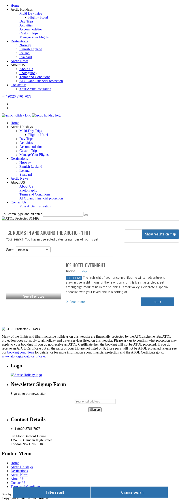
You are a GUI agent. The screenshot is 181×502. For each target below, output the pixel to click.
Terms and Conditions (34, 77)
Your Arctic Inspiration (35, 89)
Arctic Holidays (22, 467)
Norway (25, 45)
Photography (28, 73)
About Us (26, 69)
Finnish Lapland (30, 49)
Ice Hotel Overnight (86, 265)
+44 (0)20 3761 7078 (17, 96)
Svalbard (25, 57)
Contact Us (18, 85)
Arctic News (19, 61)
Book (157, 301)
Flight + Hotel (38, 17)
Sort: (9, 249)
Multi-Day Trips (30, 13)
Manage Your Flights (34, 37)
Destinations (19, 41)
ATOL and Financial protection (41, 81)
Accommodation (31, 29)
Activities (26, 25)
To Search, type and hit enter (22, 214)
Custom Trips (28, 33)
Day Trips (26, 21)
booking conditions (20, 352)
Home (15, 5)
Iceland (24, 53)
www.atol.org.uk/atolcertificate (23, 356)
